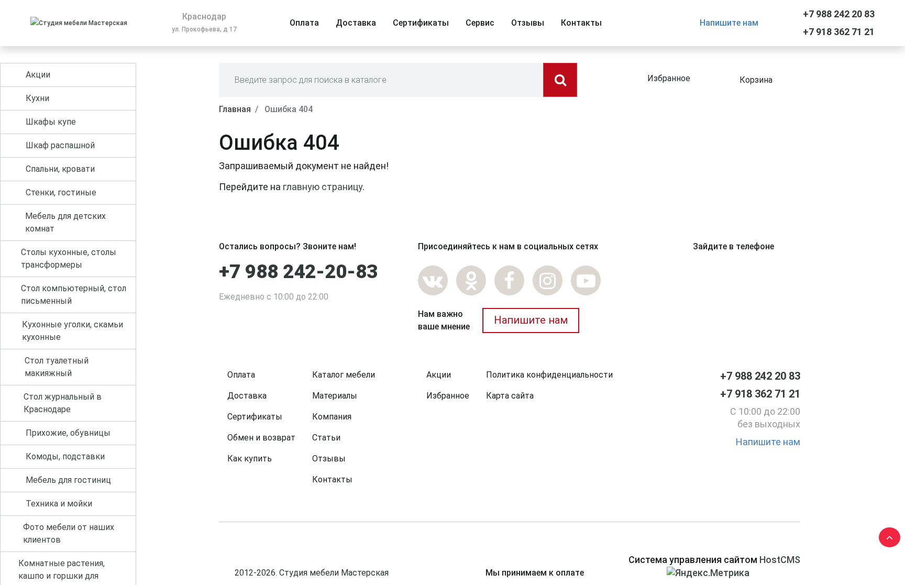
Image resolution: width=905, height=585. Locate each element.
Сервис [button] (480, 23)
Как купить (249, 458)
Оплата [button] (304, 23)
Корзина (756, 80)
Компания (331, 417)
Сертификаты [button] (421, 23)
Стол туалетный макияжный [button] (57, 367)
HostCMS (779, 559)
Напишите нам (729, 23)
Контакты (332, 479)
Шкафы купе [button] (51, 122)
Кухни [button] (37, 98)
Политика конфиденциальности (549, 375)
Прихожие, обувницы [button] (68, 433)
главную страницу (322, 186)
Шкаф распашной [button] (60, 145)
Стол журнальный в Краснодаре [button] (63, 403)
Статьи (326, 438)
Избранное (668, 78)
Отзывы (329, 458)
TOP (887, 535)
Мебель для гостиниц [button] (68, 480)
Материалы (334, 396)
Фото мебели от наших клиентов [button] (68, 533)
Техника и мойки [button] (59, 504)
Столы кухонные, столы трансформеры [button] (68, 258)
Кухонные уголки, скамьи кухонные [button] (72, 330)
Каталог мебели (343, 375)
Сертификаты (254, 417)
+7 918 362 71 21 (839, 31)
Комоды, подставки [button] (65, 456)
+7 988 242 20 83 (839, 13)
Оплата (241, 375)
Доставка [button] (356, 23)
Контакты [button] (581, 23)
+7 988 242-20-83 (298, 272)
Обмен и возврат (261, 438)
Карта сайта (510, 396)
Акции (438, 375)
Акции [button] (38, 75)
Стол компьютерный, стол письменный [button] (73, 294)
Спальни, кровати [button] (60, 169)
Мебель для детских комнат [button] (65, 222)
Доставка (247, 396)
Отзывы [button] (527, 23)
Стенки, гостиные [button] (61, 192)
